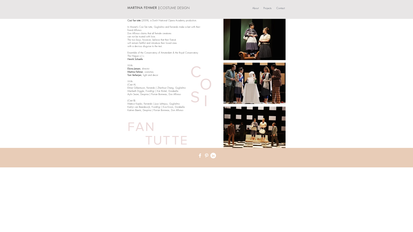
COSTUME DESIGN (175, 8)
